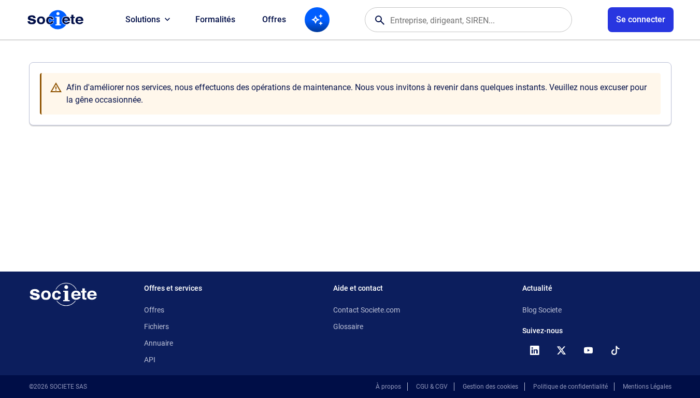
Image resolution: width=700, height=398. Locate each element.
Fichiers (156, 326)
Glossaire (348, 326)
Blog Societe (542, 310)
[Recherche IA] (317, 19)
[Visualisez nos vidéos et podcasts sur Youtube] (588, 350)
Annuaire (158, 343)
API (149, 360)
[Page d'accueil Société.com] (55, 19)
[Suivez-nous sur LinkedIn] (534, 350)
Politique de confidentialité (570, 386)
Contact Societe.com (366, 310)
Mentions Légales (647, 386)
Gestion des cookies (490, 386)
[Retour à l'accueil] (63, 294)
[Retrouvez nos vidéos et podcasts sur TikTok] (615, 350)
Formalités (215, 19)
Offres (274, 19)
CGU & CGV (432, 386)
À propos (388, 386)
